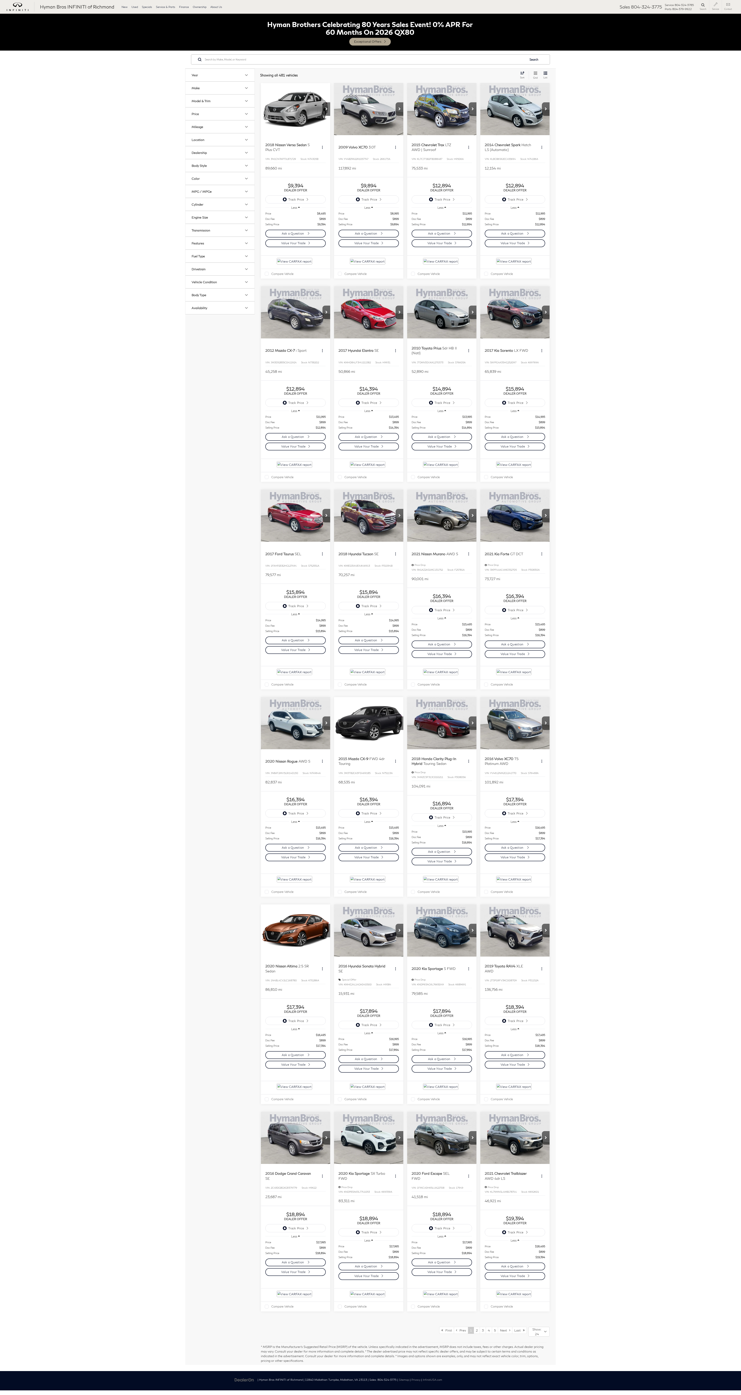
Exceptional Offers (367, 41)
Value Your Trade (293, 243)
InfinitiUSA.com (432, 1379)
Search (534, 59)
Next (504, 1330)
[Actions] (322, 147)
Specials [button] (147, 6)
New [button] (125, 6)
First (447, 1330)
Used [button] (134, 6)
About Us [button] (216, 6)
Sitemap (404, 1379)
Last (518, 1330)
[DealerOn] (244, 1379)
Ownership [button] (199, 6)
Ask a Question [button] (293, 233)
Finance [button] (184, 6)
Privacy (415, 1379)
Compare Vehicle (282, 273)
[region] (295, 219)
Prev (461, 1330)
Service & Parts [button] (165, 6)
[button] (326, 109)
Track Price (296, 199)
